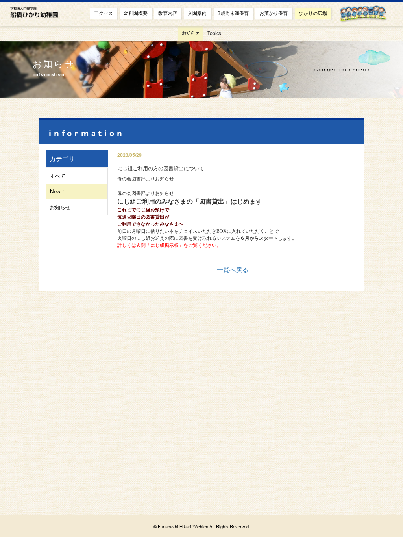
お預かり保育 (273, 13)
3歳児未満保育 (233, 13)
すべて (57, 175)
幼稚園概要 (136, 13)
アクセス (103, 13)
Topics (214, 33)
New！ (58, 191)
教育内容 (167, 13)
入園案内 (197, 13)
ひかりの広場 (313, 13)
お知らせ (190, 33)
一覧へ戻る (232, 269)
